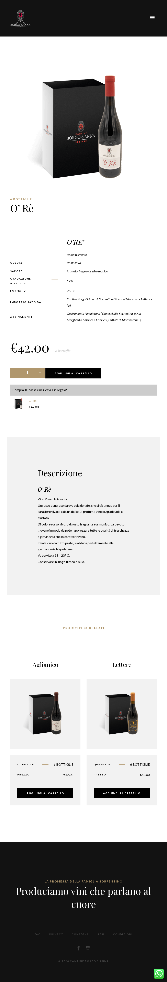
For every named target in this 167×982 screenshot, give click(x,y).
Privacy (56, 934)
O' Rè (32, 401)
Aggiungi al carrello (73, 373)
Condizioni (123, 934)
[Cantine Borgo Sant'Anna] (20, 18)
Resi (101, 934)
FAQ (37, 934)
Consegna (80, 934)
